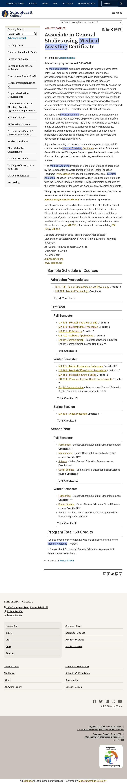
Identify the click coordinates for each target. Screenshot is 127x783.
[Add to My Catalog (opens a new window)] (108, 29)
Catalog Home (15, 45)
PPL (55, 4)
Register (10, 653)
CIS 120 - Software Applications (75, 335)
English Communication (70, 339)
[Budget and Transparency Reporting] (111, 746)
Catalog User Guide (18, 158)
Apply (8, 646)
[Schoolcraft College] (19, 16)
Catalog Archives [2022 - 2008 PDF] (21, 167)
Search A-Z (12, 626)
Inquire (9, 633)
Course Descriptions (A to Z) (21, 85)
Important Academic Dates (22, 52)
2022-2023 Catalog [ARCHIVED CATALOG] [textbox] (79, 22)
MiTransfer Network (19, 124)
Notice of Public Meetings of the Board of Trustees (100, 729)
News (45, 4)
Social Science (66, 469)
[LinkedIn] (107, 701)
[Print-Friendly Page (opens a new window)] (116, 29)
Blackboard (9, 673)
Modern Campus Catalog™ (92, 780)
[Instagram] (113, 701)
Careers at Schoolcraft (77, 666)
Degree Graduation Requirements (18, 95)
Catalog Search (66, 57)
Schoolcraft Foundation (78, 673)
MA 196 (72, 225)
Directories (119, 740)
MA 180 (55, 229)
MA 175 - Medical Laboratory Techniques (80, 366)
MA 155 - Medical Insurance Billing (77, 374)
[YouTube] (120, 701)
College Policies (74, 687)
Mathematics (65, 453)
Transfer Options (17, 117)
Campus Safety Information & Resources (104, 737)
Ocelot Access (86, 4)
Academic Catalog (75, 639)
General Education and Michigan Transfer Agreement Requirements (22, 107)
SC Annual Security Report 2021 (108, 734)
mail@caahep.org (53, 258)
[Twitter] (101, 701)
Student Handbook (18, 141)
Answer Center (14, 615)
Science (62, 461)
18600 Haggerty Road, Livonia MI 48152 (27, 607)
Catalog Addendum (18, 175)
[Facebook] (94, 701)
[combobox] (91, 22)
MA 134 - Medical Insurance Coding (77, 322)
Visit (8, 639)
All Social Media (111, 706)
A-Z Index (68, 4)
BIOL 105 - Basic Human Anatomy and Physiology (82, 286)
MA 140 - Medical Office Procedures (78, 326)
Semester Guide (15, 4)
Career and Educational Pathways (20, 68)
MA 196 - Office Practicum (72, 413)
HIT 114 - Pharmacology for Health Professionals (85, 379)
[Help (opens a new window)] (120, 29)
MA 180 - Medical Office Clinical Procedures (82, 370)
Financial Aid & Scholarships (16, 150)
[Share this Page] (112, 29)
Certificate (78, 148)
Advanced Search (17, 38)
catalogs (28, 780)
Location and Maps (18, 59)
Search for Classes (75, 633)
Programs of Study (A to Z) (22, 76)
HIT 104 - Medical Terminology (72, 291)
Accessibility (72, 680)
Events (33, 4)
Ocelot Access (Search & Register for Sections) (21, 133)
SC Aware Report (13, 687)
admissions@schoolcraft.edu (61, 199)
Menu (119, 12)
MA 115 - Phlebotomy (70, 331)
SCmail (7, 680)
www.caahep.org (65, 173)
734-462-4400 (15, 611)
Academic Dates (74, 646)
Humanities (64, 444)
